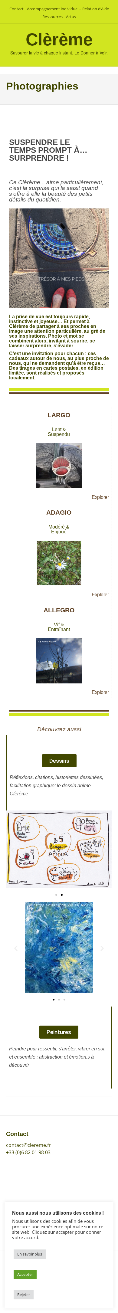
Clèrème (59, 39)
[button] (13, 850)
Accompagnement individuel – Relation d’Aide (68, 8)
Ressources (52, 16)
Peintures (17, 1199)
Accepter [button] (25, 1274)
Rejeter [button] (23, 1294)
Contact (16, 8)
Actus (71, 16)
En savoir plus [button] (29, 1254)
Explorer (100, 497)
